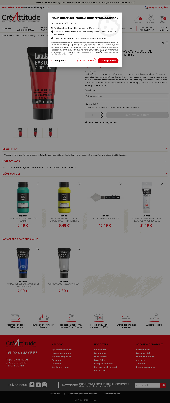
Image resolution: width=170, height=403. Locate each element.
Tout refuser (87, 60)
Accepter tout (109, 60)
